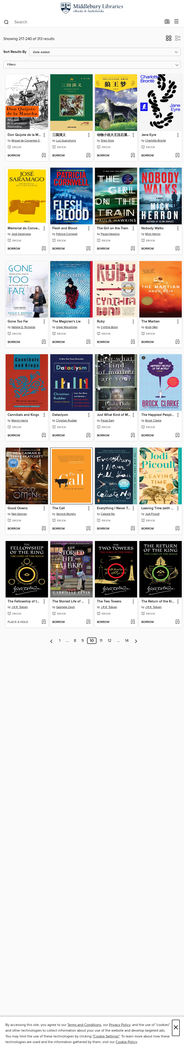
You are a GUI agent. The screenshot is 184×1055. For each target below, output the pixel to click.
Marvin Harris (19, 420)
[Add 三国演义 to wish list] (88, 156)
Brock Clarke (153, 420)
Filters (11, 65)
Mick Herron (152, 234)
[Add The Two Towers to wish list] (133, 622)
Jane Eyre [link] (148, 135)
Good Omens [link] (18, 508)
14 (127, 640)
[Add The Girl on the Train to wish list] (133, 249)
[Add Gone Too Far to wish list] (43, 342)
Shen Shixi (107, 140)
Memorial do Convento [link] (25, 228)
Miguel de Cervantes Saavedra (27, 140)
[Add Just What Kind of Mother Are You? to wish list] (133, 436)
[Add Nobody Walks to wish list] (177, 249)
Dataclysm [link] (60, 415)
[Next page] (136, 640)
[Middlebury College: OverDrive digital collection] (92, 8)
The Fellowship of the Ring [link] (25, 602)
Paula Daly (107, 420)
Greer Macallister (66, 327)
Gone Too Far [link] (18, 322)
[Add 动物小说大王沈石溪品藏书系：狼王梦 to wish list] (133, 156)
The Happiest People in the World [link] (158, 415)
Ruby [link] (101, 322)
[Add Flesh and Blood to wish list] (88, 249)
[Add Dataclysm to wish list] (88, 436)
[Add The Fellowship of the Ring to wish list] (43, 622)
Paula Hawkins (110, 234)
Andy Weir (151, 327)
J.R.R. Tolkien (19, 607)
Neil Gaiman (19, 514)
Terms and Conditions (84, 1025)
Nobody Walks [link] (152, 228)
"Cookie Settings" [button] (105, 1036)
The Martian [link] (150, 322)
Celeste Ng (108, 514)
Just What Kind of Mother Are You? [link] (114, 415)
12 (110, 640)
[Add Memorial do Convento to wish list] (43, 249)
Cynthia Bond (109, 327)
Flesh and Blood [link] (64, 228)
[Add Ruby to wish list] (133, 342)
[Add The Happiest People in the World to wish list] (177, 436)
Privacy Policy (119, 1025)
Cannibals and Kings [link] (23, 415)
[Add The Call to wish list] (88, 529)
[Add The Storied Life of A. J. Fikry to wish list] (88, 622)
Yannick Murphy (66, 514)
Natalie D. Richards (23, 327)
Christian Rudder (66, 420)
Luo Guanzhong (66, 140)
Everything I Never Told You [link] (114, 508)
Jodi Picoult (152, 514)
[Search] (6, 21)
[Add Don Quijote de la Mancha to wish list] (43, 156)
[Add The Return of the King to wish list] (177, 622)
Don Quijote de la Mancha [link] (25, 135)
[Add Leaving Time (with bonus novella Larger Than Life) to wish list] (177, 529)
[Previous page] (51, 640)
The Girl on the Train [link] (112, 228)
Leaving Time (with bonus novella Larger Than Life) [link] (158, 508)
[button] (168, 39)
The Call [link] (58, 508)
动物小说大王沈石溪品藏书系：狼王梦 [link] (114, 135)
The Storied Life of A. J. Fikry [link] (69, 602)
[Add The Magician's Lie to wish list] (88, 342)
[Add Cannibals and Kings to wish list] (43, 436)
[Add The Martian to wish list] (177, 342)
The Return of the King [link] (158, 602)
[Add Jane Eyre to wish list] (177, 156)
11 (101, 640)
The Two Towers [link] (109, 602)
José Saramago (21, 234)
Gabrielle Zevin (65, 607)
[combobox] (82, 22)
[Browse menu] (176, 22)
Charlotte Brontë (155, 140)
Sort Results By (14, 52)
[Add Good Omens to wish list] (43, 529)
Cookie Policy (126, 1042)
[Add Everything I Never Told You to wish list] (133, 529)
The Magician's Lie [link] (66, 322)
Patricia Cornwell (66, 234)
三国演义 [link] (59, 135)
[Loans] (167, 22)
